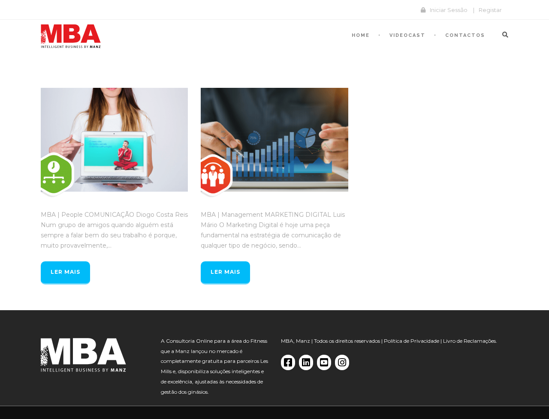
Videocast (407, 35)
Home (361, 35)
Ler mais (65, 272)
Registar (490, 9)
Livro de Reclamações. (470, 341)
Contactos (465, 35)
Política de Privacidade (411, 341)
